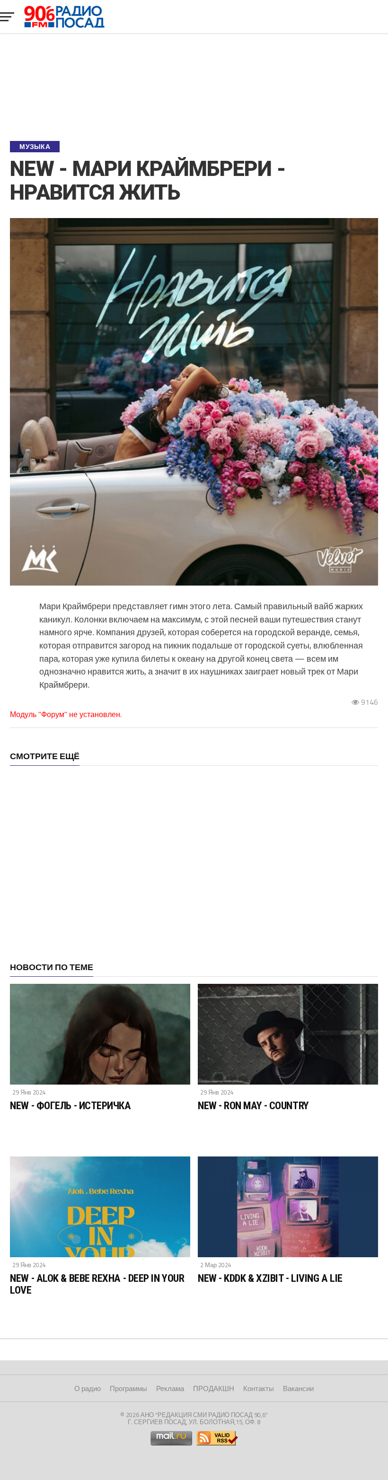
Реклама (170, 1388)
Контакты (258, 1388)
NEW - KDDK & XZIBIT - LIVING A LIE (270, 1278)
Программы (128, 1388)
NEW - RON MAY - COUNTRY (253, 1105)
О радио (87, 1388)
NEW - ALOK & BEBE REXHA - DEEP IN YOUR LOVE (97, 1284)
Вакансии (298, 1388)
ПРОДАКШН (213, 1388)
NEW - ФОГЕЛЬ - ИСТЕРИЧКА (70, 1105)
